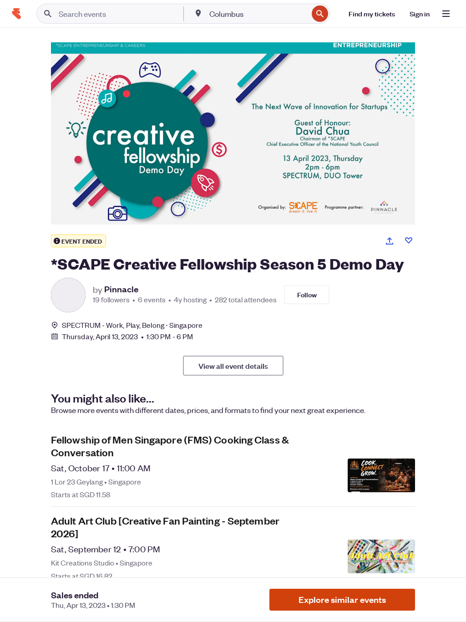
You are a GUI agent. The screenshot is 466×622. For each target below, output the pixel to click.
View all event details (233, 366)
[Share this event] (389, 241)
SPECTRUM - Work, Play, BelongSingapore (132, 325)
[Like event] (408, 240)
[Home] (16, 13)
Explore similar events (342, 599)
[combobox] (258, 13)
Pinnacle (121, 289)
